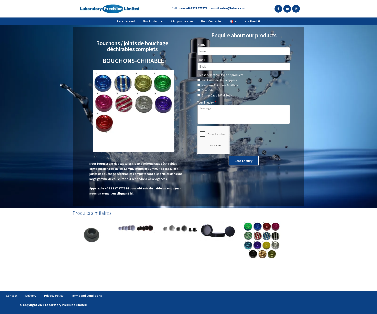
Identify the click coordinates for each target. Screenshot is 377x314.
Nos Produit (151, 21)
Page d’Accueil (126, 21)
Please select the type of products (220, 75)
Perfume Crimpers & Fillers (220, 85)
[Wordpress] (296, 9)
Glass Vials (209, 90)
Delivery (30, 295)
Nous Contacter (211, 21)
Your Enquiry (205, 102)
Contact (11, 295)
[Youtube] (287, 9)
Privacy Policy (53, 295)
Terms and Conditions (86, 295)
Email (201, 60)
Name (201, 44)
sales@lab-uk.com (233, 8)
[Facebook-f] (278, 9)
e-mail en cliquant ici (117, 193)
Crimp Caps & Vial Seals (217, 95)
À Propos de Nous (181, 21)
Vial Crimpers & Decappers (219, 80)
